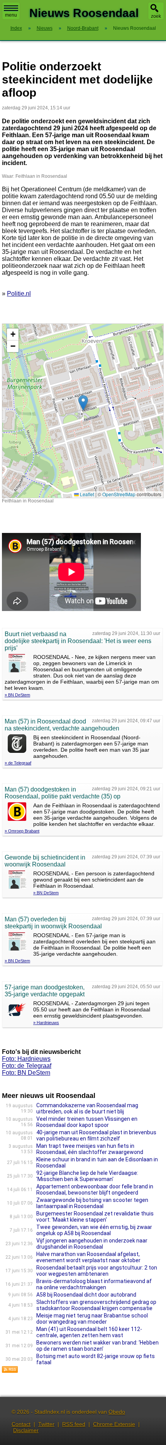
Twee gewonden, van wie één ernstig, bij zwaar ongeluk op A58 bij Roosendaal (94, 1230)
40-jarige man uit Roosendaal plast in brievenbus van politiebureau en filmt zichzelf (96, 1135)
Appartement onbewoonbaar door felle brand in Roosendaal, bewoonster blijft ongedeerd (94, 1189)
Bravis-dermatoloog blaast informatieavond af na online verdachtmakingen (94, 1284)
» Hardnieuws (46, 1022)
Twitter (46, 1424)
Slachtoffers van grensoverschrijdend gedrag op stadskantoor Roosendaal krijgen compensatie (96, 1305)
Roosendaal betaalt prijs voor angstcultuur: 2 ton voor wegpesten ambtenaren (96, 1271)
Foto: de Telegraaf (26, 1065)
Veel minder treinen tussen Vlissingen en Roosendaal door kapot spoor (86, 1122)
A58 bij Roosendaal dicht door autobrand (86, 1295)
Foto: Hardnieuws (26, 1058)
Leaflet (86, 494)
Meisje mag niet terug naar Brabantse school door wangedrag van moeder (92, 1318)
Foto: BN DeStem (26, 1072)
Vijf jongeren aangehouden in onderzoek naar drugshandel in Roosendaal (91, 1243)
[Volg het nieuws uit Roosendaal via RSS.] (10, 1371)
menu (11, 15)
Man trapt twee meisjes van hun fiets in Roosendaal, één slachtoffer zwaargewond (89, 1149)
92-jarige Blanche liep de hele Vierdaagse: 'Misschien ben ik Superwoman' (87, 1176)
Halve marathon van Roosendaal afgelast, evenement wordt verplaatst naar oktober (88, 1257)
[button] (83, 403)
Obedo (116, 1412)
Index (16, 28)
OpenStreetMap (119, 494)
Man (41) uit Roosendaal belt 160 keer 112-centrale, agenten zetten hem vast (89, 1332)
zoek (156, 16)
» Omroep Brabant (22, 831)
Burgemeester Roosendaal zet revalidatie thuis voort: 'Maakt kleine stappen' (95, 1216)
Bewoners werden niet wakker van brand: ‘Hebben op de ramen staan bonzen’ (97, 1345)
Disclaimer (26, 1430)
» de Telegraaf (18, 763)
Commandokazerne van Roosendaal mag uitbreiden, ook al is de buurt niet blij (87, 1108)
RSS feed (73, 1424)
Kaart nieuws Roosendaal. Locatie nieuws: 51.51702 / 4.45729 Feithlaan (81, 410)
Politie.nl (19, 293)
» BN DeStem (17, 695)
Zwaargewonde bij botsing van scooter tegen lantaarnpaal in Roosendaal (92, 1203)
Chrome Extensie (114, 1424)
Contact (21, 1424)
